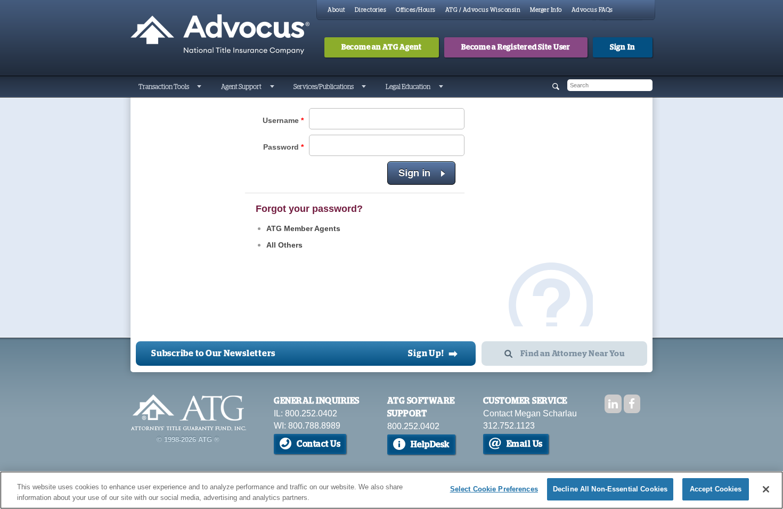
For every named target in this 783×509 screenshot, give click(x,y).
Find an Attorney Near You (572, 354)
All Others (284, 245)
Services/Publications (323, 87)
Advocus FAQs (592, 10)
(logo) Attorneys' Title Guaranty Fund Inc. (219, 34)
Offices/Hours (416, 10)
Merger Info (546, 10)
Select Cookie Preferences (494, 489)
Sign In (622, 47)
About (336, 10)
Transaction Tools (163, 87)
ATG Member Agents (303, 228)
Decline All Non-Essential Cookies (610, 489)
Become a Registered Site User (515, 47)
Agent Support (241, 87)
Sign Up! (433, 353)
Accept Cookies (716, 489)
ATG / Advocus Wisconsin (483, 10)
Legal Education (408, 87)
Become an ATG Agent (381, 47)
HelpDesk (430, 444)
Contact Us (318, 444)
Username (283, 120)
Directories (371, 10)
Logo (188, 413)
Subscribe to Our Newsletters (213, 353)
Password (283, 147)
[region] (391, 490)
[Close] (766, 489)
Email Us (525, 444)
